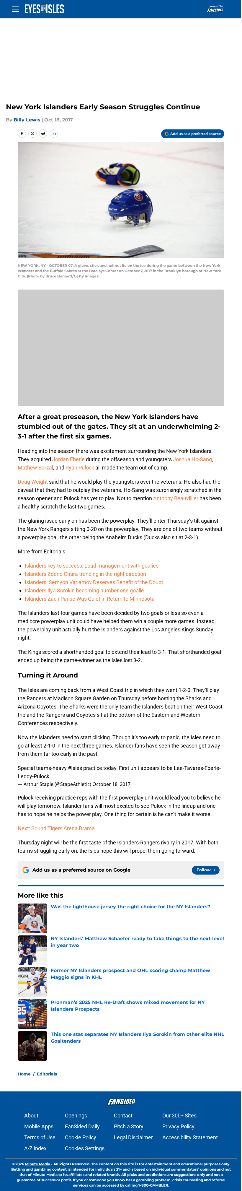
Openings (76, 1115)
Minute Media (37, 1164)
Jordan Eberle (68, 459)
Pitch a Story (128, 1126)
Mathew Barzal (35, 467)
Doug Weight (33, 482)
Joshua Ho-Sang (192, 459)
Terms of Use (39, 1137)
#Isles (75, 768)
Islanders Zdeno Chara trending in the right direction (85, 574)
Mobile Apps (38, 1126)
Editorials (47, 1074)
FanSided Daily (82, 1126)
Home (24, 1074)
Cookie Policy (80, 1137)
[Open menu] (15, 8)
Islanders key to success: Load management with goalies (91, 566)
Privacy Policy (178, 1126)
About (31, 1115)
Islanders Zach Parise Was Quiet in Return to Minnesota (90, 599)
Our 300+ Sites (179, 1115)
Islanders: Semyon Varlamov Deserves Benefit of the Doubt (94, 582)
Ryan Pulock (80, 467)
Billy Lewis (27, 120)
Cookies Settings (84, 1148)
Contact (123, 1115)
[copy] (54, 133)
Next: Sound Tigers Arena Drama (56, 828)
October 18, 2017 (111, 784)
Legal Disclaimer (133, 1137)
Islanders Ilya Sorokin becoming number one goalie (84, 590)
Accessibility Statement (190, 1137)
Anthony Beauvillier (175, 498)
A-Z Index (35, 1148)
